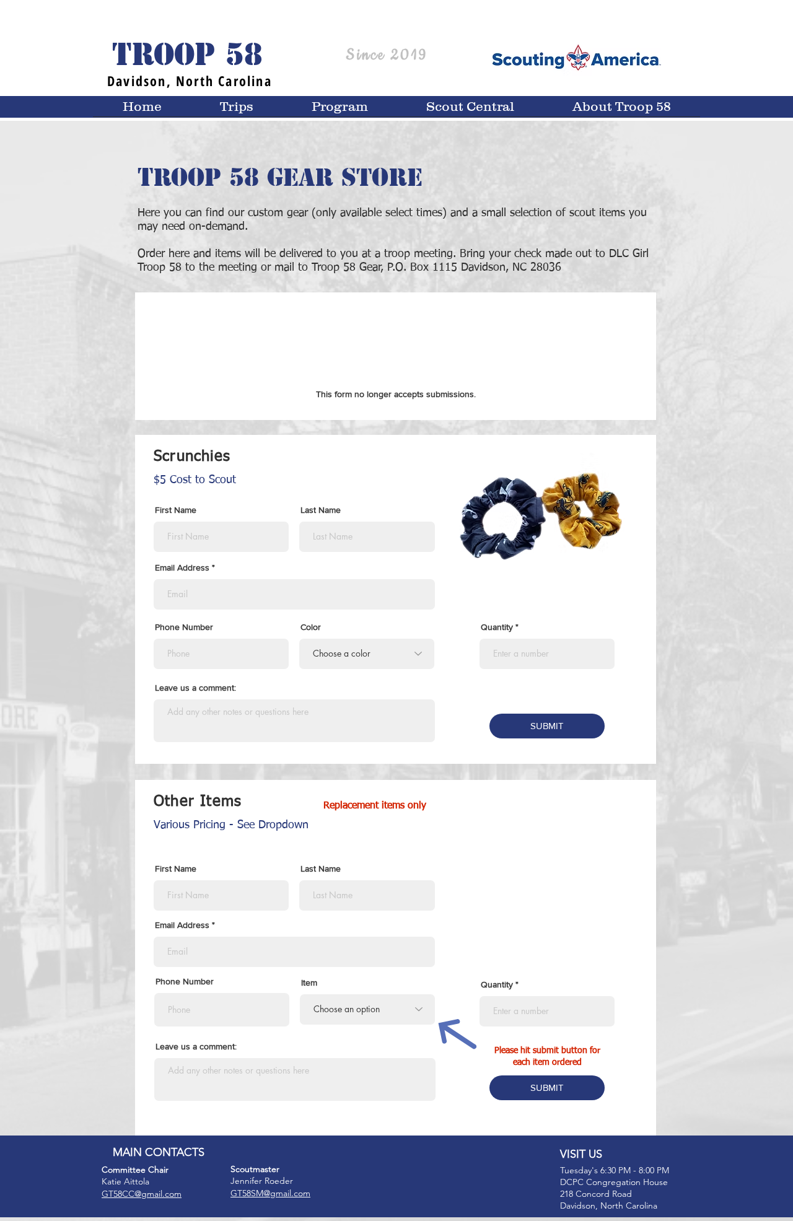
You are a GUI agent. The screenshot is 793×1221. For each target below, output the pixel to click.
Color (310, 627)
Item (309, 982)
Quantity (497, 627)
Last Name (320, 509)
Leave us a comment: (195, 687)
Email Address (182, 567)
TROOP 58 (187, 54)
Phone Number (184, 627)
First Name (175, 509)
